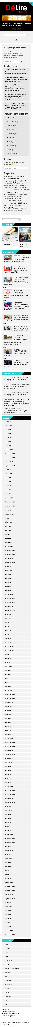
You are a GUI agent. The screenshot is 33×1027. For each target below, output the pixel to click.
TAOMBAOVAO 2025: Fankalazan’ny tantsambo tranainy (15, 380)
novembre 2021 (10, 650)
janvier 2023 (9, 594)
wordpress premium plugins (10, 1013)
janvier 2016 (9, 931)
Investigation (13, 25)
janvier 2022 (9, 642)
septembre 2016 (10, 899)
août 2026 (8, 422)
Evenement (10, 134)
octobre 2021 (9, 654)
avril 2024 (8, 534)
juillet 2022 (8, 618)
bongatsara (7, 181)
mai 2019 (8, 770)
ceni (12, 181)
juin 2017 (8, 863)
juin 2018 (8, 815)
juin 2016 (8, 911)
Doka (8, 142)
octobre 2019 (9, 750)
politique (20, 23)
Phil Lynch (21, 194)
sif (15, 205)
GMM (23, 183)
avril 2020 (8, 726)
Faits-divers (10, 154)
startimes (9, 207)
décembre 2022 (10, 598)
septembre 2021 (10, 658)
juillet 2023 (8, 570)
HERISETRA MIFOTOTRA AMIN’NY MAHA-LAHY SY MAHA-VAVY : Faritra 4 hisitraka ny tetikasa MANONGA (16, 106)
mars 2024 (8, 538)
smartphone (18, 205)
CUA (25, 181)
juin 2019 (8, 766)
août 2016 (8, 903)
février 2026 (8, 446)
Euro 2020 (7, 183)
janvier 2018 (9, 835)
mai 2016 (8, 915)
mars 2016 (8, 923)
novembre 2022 (10, 602)
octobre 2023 (9, 558)
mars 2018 (8, 827)
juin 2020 (8, 718)
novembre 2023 (10, 554)
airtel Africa (15, 176)
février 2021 (8, 686)
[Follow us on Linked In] (20, 29)
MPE (5, 194)
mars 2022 (8, 634)
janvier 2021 (9, 690)
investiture (20, 185)
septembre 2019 (10, 754)
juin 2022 (8, 622)
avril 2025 (8, 486)
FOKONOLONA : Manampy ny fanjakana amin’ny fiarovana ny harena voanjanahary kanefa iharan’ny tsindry (16, 402)
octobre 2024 (9, 510)
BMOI (18, 179)
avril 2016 (8, 919)
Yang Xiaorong (8, 210)
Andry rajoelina (10, 178)
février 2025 (8, 494)
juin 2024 (8, 526)
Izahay (20, 25)
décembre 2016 (10, 887)
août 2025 (8, 470)
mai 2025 (8, 482)
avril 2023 (8, 582)
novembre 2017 (10, 843)
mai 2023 (8, 578)
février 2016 (8, 927)
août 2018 (8, 807)
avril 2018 (8, 823)
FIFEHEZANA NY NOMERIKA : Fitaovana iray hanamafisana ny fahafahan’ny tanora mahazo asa (16, 72)
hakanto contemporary (10, 185)
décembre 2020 (10, 694)
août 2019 (8, 758)
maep (15, 189)
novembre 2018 (10, 794)
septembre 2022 (10, 610)
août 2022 (8, 614)
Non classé (8, 984)
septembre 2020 (10, 706)
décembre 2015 (10, 935)
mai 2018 (8, 819)
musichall (9, 194)
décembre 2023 (10, 550)
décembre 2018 (10, 790)
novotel (12, 194)
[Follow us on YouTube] (18, 29)
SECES (19, 203)
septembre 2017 (10, 851)
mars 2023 (8, 586)
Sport (8, 130)
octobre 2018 (9, 798)
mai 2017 (8, 867)
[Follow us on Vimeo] (13, 29)
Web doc (7, 1004)
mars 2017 (8, 875)
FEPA (11, 183)
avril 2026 (8, 438)
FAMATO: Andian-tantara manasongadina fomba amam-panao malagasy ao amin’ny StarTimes (16, 318)
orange (16, 194)
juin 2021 (8, 670)
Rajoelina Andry (10, 196)
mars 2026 (8, 442)
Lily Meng (11, 187)
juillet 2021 (8, 666)
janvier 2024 (9, 546)
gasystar (19, 183)
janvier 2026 (9, 450)
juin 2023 (8, 574)
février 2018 (8, 831)
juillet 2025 (8, 474)
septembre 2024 (10, 514)
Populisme (6, 244)
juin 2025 (8, 478)
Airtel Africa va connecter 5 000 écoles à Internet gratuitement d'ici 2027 (21, 328)
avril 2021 (8, 678)
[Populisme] (10, 233)
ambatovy (22, 176)
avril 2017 (8, 871)
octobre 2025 (9, 462)
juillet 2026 (8, 426)
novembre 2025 (10, 458)
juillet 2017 (8, 859)
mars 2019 (8, 778)
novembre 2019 (10, 746)
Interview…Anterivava (12, 968)
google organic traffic (8, 1011)
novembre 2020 (10, 698)
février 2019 (8, 782)
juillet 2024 (8, 522)
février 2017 (8, 879)
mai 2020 (8, 722)
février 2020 (8, 734)
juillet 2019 (8, 762)
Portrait (7, 992)
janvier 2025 (9, 498)
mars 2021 (8, 682)
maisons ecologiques (8, 1015)
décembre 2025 (10, 454)
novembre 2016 (10, 891)
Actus (10, 23)
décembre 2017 (10, 839)
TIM (25, 208)
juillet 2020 (8, 714)
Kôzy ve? (8, 976)
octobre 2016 (9, 895)
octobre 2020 (9, 702)
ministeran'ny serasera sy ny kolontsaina (16, 190)
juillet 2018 (8, 811)
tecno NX (16, 208)
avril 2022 (8, 630)
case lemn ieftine (7, 1017)
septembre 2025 (10, 466)
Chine (16, 181)
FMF (14, 183)
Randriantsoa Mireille (14, 201)
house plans (5, 1009)
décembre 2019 (10, 742)
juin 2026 (8, 430)
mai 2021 (8, 674)
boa (21, 178)
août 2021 (8, 662)
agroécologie (8, 176)
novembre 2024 (10, 506)
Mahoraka (10, 146)
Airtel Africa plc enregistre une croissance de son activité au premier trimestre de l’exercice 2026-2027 (15, 97)
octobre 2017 (9, 847)
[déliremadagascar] (16, 8)
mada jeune (9, 190)
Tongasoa (5, 23)
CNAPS (20, 181)
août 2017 (8, 855)
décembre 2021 (10, 646)
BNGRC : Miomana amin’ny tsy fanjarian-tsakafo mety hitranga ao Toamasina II (16, 352)
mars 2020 (8, 730)
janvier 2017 (9, 883)
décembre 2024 (10, 502)
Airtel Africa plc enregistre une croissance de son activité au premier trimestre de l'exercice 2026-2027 (16, 293)
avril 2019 (8, 774)
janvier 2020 (9, 738)
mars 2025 (8, 490)
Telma (21, 208)
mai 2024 (8, 530)
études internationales (17, 210)
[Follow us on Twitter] (15, 29)
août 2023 (8, 566)
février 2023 (8, 590)
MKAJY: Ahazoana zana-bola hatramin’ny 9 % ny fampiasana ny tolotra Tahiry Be (16, 363)
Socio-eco (5, 25)
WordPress (5, 1024)
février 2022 (8, 638)
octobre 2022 (9, 606)
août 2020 (8, 710)
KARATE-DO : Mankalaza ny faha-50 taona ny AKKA (16, 412)
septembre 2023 (10, 562)
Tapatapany (27, 23)
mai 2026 (8, 434)
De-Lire (9, 138)
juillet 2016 (8, 907)
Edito (14, 23)
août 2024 (8, 518)
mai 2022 (8, 626)
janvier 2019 (9, 786)
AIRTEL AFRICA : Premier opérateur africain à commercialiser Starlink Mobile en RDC (16, 79)
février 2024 (8, 542)
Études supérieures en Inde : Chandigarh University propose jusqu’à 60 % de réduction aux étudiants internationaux (15, 87)
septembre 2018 (10, 803)
